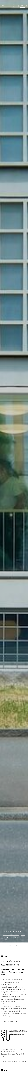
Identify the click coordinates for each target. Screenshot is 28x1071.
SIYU (22, 6)
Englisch (4, 1056)
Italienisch (11, 1054)
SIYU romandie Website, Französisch (13, 1061)
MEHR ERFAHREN (9, 1021)
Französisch (20, 1054)
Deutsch (4, 1054)
